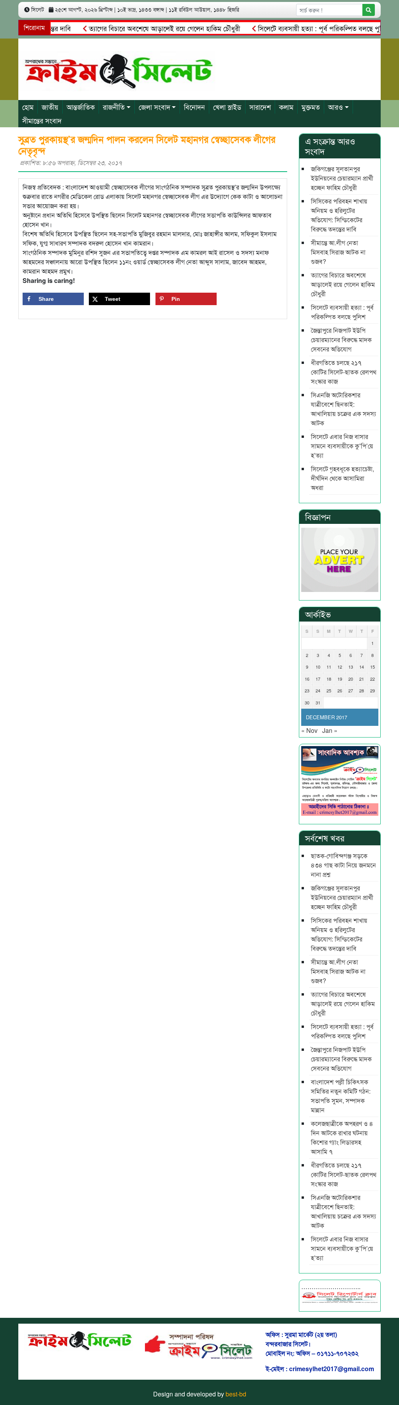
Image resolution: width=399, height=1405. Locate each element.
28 (361, 690)
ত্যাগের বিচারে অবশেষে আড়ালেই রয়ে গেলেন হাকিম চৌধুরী (147, 28)
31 (318, 702)
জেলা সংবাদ (154, 107)
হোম (28, 107)
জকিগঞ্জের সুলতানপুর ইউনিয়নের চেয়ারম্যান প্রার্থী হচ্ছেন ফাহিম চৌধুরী (342, 178)
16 (307, 679)
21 (361, 679)
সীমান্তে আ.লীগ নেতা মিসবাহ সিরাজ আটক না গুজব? (338, 252)
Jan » (329, 730)
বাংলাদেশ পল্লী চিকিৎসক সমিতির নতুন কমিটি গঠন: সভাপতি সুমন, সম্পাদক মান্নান (341, 1095)
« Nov (309, 730)
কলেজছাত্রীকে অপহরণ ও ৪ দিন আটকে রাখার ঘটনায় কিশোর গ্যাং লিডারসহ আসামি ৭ (342, 1137)
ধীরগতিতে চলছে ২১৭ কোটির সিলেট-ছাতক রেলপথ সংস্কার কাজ (343, 372)
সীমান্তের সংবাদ (42, 120)
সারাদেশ (260, 107)
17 (318, 679)
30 (307, 702)
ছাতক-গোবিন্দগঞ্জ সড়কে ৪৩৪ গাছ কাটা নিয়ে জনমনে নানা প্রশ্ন (343, 865)
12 (339, 667)
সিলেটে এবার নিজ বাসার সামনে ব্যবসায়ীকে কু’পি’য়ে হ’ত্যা (342, 446)
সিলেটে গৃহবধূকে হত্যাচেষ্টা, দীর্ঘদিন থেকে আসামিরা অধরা (342, 478)
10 (318, 667)
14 (361, 667)
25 (329, 690)
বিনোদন (194, 107)
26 (339, 690)
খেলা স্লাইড (227, 107)
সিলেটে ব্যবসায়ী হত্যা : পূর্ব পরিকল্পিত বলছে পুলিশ (307, 28)
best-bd (236, 1393)
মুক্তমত (311, 107)
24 (318, 690)
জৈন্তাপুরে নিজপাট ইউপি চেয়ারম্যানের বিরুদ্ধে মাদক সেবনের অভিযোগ (341, 339)
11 (329, 667)
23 (307, 690)
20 (350, 679)
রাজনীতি (114, 107)
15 (372, 667)
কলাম (286, 107)
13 (350, 667)
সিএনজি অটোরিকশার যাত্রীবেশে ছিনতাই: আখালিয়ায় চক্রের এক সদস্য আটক (343, 408)
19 (339, 679)
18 (329, 679)
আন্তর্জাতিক (81, 107)
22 (372, 679)
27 (350, 690)
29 (372, 690)
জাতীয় (50, 107)
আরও (335, 107)
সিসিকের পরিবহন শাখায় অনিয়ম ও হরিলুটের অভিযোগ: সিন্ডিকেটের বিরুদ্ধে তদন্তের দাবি (339, 215)
